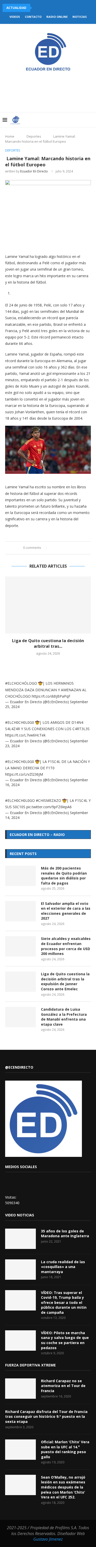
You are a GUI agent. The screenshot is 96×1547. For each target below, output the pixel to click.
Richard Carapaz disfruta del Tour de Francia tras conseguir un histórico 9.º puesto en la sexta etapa (46, 1416)
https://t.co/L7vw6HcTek (25, 735)
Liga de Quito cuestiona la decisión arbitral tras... (48, 643)
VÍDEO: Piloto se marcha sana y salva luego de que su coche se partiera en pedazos (65, 1340)
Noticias (79, 17)
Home (9, 136)
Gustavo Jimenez (48, 1539)
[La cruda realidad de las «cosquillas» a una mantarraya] (20, 1269)
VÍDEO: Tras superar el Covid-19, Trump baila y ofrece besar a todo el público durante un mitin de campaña (64, 1302)
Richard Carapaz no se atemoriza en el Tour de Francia (63, 1385)
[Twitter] (56, 119)
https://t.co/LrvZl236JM (24, 774)
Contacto (33, 17)
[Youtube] (67, 119)
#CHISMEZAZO (48, 800)
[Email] (72, 119)
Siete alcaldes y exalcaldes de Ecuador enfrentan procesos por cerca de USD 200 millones (66, 946)
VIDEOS (14, 17)
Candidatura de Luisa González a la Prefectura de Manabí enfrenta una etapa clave (64, 1017)
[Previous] (37, 8)
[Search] (90, 119)
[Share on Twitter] (58, 548)
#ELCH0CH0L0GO (20, 800)
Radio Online (57, 17)
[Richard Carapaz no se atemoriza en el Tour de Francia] (20, 1388)
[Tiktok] (83, 119)
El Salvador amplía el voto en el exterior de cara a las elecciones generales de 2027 (65, 911)
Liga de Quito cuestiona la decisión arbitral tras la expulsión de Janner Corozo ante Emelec (65, 981)
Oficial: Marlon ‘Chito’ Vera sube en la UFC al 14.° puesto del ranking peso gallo (65, 1449)
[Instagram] (62, 119)
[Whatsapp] (78, 119)
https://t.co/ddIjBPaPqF (51, 696)
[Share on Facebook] (53, 548)
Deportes (34, 136)
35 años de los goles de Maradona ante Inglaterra (65, 1234)
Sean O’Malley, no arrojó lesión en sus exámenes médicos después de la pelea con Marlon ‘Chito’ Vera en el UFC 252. (63, 1487)
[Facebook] (51, 119)
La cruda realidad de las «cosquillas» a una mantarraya (63, 1266)
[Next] (44, 8)
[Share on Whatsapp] (68, 548)
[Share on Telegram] (73, 548)
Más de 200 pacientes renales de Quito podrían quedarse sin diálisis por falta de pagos (64, 876)
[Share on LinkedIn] (63, 548)
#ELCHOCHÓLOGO (21, 683)
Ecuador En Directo (34, 171)
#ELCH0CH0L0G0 (19, 722)
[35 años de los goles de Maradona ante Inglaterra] (20, 1239)
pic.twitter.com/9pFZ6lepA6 (49, 806)
